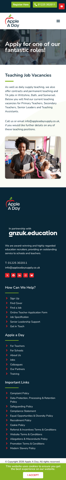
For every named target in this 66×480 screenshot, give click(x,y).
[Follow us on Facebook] (13, 275)
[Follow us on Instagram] (25, 275)
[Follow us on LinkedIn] (19, 275)
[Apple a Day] (13, 204)
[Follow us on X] (7, 275)
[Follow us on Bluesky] (31, 275)
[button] (58, 21)
